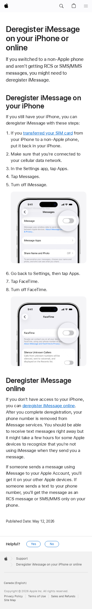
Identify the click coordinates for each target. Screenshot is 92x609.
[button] (61, 6)
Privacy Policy (13, 596)
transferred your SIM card (48, 133)
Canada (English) (15, 583)
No (52, 544)
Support (22, 558)
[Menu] (86, 6)
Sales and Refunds (63, 596)
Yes (33, 544)
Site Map (10, 600)
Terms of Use (37, 596)
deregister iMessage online (48, 405)
